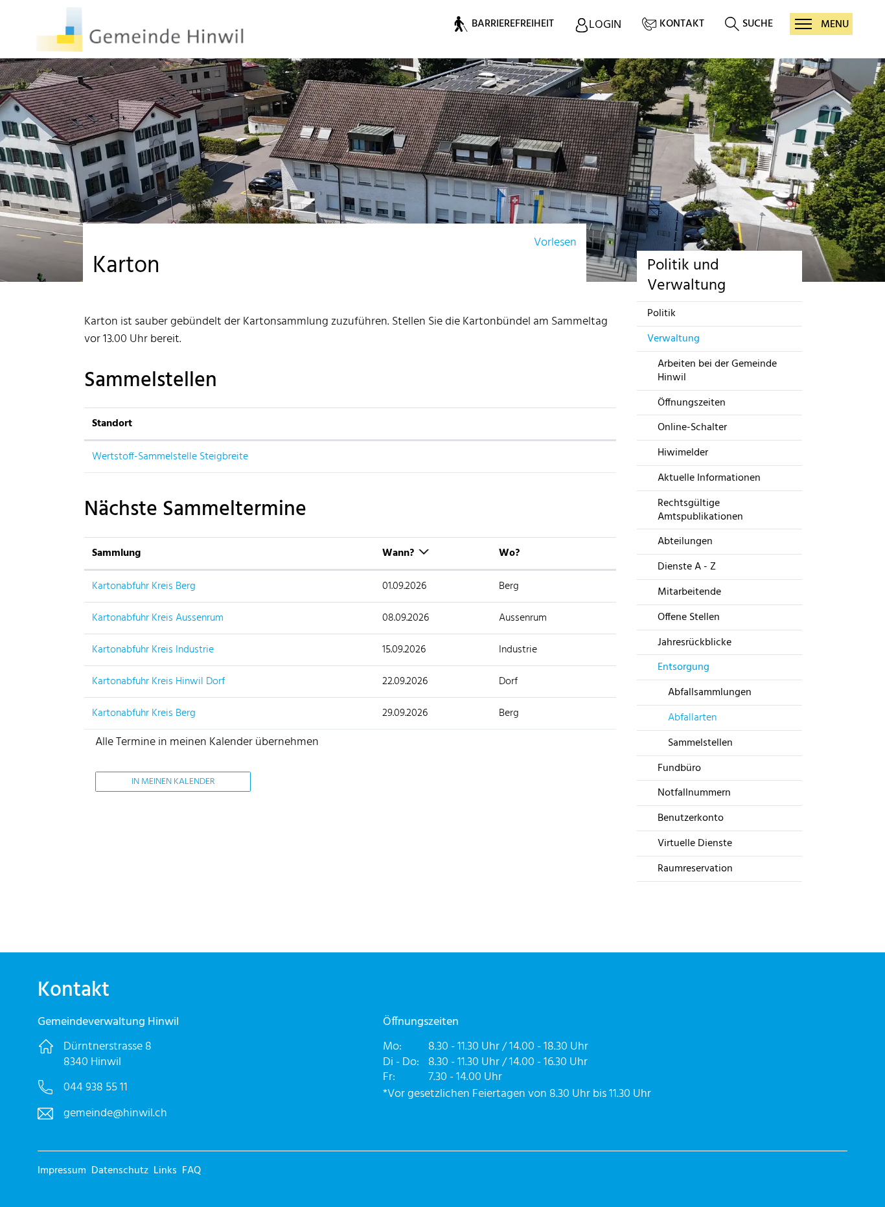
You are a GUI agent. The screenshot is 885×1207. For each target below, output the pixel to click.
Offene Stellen (689, 617)
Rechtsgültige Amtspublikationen (700, 510)
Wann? (398, 553)
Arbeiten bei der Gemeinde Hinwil (717, 371)
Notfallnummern (694, 793)
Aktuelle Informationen (709, 478)
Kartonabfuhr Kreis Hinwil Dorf (158, 681)
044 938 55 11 (95, 1087)
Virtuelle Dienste (695, 843)
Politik (661, 313)
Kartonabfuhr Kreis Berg (144, 586)
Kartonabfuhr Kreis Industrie (153, 649)
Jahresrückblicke (694, 642)
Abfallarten (692, 717)
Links (165, 1170)
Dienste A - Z (687, 566)
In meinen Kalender (173, 781)
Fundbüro (679, 768)
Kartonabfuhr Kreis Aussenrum (158, 618)
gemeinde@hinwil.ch (115, 1113)
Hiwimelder (683, 452)
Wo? (509, 553)
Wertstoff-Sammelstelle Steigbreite (170, 456)
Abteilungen (685, 541)
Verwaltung (673, 338)
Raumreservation (695, 868)
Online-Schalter (692, 427)
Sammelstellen (700, 743)
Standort (112, 423)
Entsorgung (683, 667)
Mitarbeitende (689, 592)
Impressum (62, 1170)
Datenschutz (119, 1170)
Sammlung (116, 553)
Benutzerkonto (691, 818)
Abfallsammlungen (710, 692)
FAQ (191, 1170)
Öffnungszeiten (692, 403)
